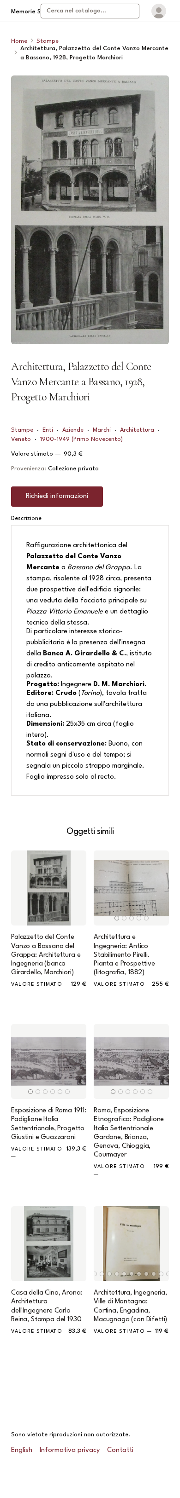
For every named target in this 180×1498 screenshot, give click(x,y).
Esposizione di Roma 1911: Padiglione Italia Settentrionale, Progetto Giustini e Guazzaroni (48, 1124)
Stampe (47, 41)
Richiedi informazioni (57, 496)
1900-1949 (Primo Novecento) (81, 439)
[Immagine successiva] (157, 888)
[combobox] (90, 11)
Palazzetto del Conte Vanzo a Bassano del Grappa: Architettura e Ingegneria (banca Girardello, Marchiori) (45, 955)
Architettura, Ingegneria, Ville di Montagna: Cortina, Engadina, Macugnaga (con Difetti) (130, 1306)
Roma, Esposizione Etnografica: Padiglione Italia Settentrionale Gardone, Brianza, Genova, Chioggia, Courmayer (129, 1132)
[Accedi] (159, 11)
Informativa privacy (70, 1450)
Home (19, 41)
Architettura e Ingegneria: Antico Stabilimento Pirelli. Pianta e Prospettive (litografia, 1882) (124, 955)
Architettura (137, 430)
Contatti (120, 1450)
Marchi (102, 430)
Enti (47, 430)
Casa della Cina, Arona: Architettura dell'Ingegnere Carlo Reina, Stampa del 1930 (46, 1306)
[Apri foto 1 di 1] (90, 209)
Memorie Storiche (35, 12)
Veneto (21, 439)
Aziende (73, 430)
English (21, 1450)
